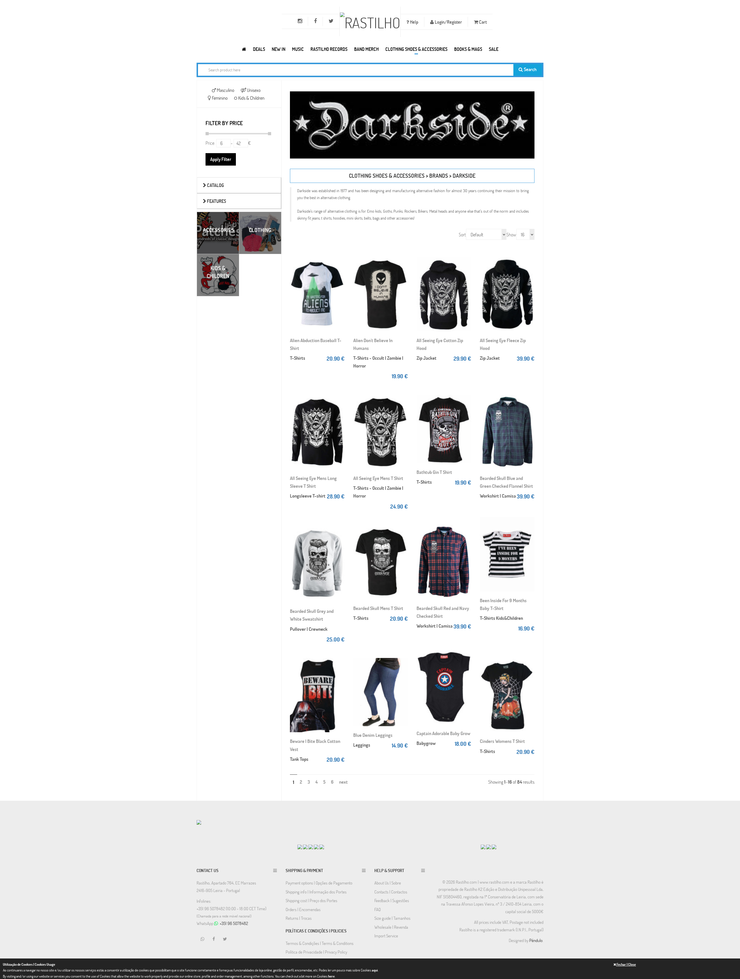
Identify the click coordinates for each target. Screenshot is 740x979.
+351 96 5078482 (234, 923)
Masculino (225, 90)
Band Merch (366, 49)
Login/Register (448, 22)
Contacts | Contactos (390, 892)
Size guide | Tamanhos (392, 918)
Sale (493, 49)
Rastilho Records (328, 49)
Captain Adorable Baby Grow (443, 733)
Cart (482, 22)
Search (529, 69)
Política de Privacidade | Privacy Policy (316, 952)
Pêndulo (536, 940)
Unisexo (253, 90)
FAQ (377, 909)
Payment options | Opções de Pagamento (319, 883)
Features (216, 201)
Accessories (218, 229)
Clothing (260, 229)
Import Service (386, 936)
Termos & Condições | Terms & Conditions (320, 943)
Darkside (464, 175)
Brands (438, 175)
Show (511, 234)
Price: (210, 143)
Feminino (219, 98)
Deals (259, 49)
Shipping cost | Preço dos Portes (311, 900)
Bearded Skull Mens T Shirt (378, 608)
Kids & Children (250, 98)
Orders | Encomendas (303, 909)
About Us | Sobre (387, 883)
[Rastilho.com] (244, 49)
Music (298, 49)
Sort (462, 234)
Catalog (215, 185)
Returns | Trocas (299, 918)
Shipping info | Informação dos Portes (316, 892)
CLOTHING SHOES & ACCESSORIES (416, 49)
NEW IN (278, 49)
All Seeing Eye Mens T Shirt (378, 478)
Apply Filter (220, 159)
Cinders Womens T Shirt (502, 741)
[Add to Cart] (339, 255)
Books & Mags (468, 49)
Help (413, 22)
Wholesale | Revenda (391, 927)
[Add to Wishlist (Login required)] (339, 278)
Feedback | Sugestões (391, 900)
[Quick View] (339, 266)
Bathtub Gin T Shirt (434, 472)
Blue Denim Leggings (373, 735)
